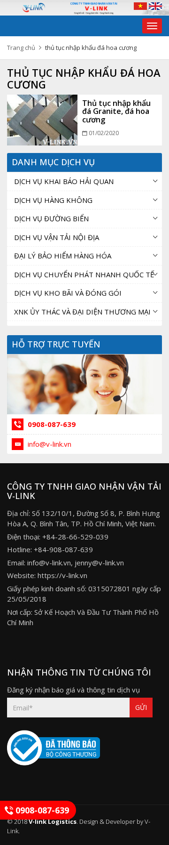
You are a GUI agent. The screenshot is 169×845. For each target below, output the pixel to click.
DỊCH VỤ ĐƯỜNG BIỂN (51, 218)
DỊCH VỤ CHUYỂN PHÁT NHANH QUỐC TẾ (84, 274)
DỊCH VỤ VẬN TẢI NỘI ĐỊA (56, 237)
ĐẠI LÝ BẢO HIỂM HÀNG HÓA (62, 255)
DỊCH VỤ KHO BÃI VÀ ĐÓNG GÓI (68, 293)
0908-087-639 (51, 424)
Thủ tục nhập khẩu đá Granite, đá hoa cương (116, 111)
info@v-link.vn (48, 444)
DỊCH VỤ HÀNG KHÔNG (53, 200)
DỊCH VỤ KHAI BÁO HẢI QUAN (64, 181)
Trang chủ (21, 47)
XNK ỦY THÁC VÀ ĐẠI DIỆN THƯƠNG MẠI (82, 311)
